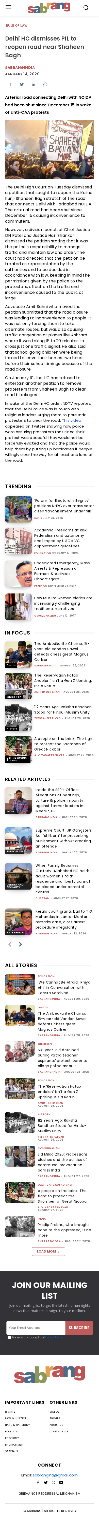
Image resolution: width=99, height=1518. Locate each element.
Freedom (40, 586)
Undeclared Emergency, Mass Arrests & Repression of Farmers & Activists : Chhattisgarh (62, 571)
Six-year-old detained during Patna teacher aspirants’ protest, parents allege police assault (62, 1057)
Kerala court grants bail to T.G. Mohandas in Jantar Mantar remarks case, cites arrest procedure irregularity (64, 919)
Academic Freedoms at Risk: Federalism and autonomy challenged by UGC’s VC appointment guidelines (61, 538)
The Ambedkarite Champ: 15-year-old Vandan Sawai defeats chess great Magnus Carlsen (62, 651)
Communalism (45, 616)
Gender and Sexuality (15, 886)
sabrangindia (45, 665)
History (12, 729)
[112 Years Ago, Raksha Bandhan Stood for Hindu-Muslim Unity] (18, 717)
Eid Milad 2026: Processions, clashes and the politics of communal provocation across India (63, 1162)
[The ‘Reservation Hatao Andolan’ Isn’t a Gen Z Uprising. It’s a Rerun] (18, 686)
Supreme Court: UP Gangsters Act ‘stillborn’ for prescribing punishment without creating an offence (64, 838)
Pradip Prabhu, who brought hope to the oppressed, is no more (64, 1230)
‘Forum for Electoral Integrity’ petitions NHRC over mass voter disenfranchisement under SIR (64, 506)
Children (45, 1044)
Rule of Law (16, 25)
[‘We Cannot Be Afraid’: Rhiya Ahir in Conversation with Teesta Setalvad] (20, 984)
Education (42, 553)
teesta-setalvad (47, 718)
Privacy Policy (53, 1337)
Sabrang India (49, 1072)
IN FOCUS (17, 632)
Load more (47, 1251)
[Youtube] (61, 1483)
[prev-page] (9, 944)
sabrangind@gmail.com (55, 1475)
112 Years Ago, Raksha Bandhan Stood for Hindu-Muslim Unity (63, 709)
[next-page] (20, 944)
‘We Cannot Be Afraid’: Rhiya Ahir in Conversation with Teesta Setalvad (64, 987)
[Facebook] (10, 84)
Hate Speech (15, 932)
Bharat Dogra (49, 1241)
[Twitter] (22, 84)
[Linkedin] (33, 84)
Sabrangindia (20, 67)
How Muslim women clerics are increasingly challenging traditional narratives (63, 603)
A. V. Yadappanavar (49, 755)
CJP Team (43, 898)
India (38, 518)
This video (71, 420)
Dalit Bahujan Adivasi (17, 759)
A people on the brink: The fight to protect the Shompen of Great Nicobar (64, 744)
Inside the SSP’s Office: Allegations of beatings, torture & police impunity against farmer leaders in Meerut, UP (60, 800)
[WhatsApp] (45, 84)
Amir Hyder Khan (47, 692)
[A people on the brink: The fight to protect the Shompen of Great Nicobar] (18, 749)
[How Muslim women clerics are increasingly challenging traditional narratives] (18, 606)
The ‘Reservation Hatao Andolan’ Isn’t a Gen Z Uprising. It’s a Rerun (63, 680)
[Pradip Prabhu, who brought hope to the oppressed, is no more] (20, 1226)
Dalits (11, 665)
